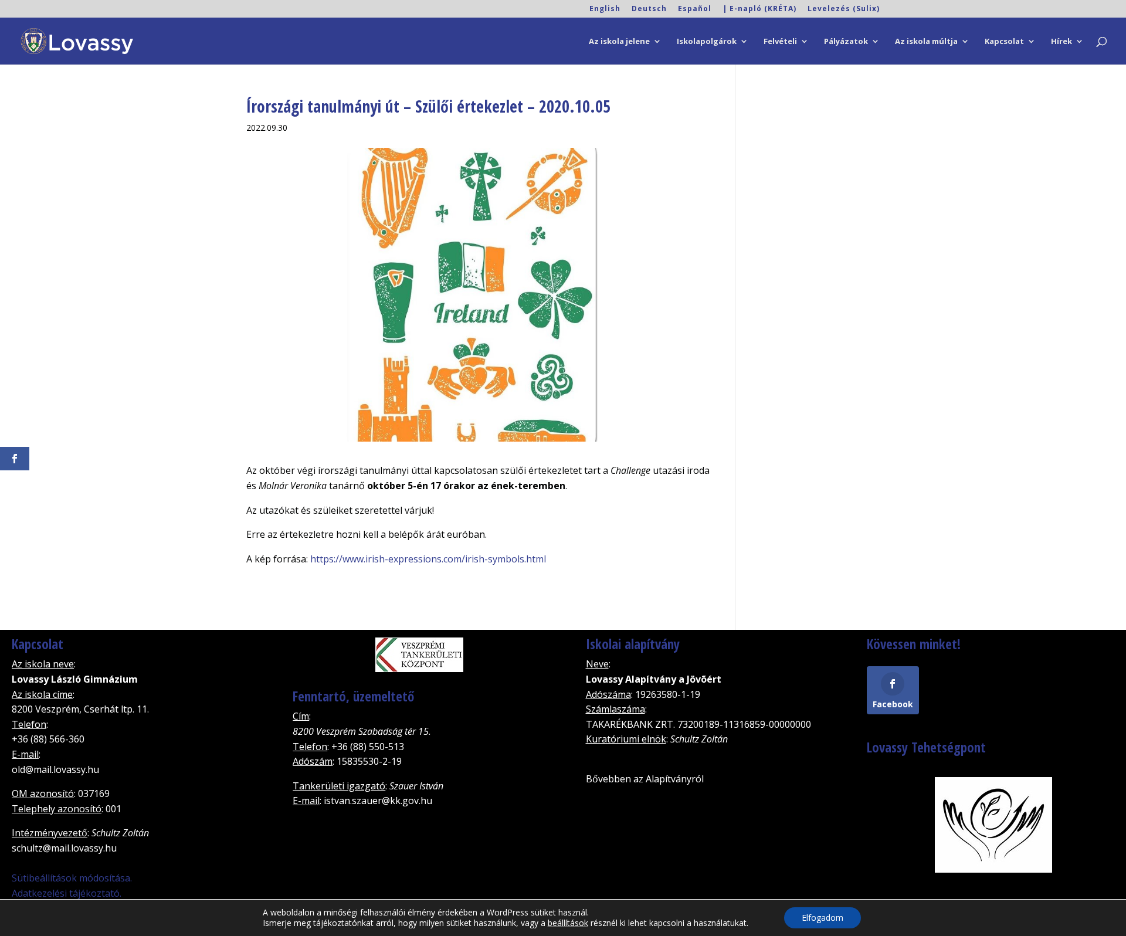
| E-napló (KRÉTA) (759, 9)
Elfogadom (822, 917)
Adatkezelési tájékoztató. (66, 893)
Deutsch (649, 9)
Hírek (1061, 41)
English (604, 9)
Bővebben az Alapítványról (645, 778)
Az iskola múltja (926, 41)
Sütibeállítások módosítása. (72, 877)
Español (694, 9)
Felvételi (780, 41)
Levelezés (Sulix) (844, 9)
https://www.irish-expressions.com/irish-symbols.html (428, 558)
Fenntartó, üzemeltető (353, 696)
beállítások (568, 923)
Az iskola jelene (619, 41)
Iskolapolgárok (707, 41)
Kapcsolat (1004, 41)
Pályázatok (846, 41)
